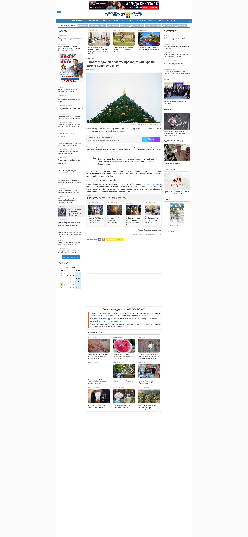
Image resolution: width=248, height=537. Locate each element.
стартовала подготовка (152, 184)
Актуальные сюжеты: (68, 25)
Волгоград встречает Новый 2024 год (107, 198)
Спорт (115, 21)
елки (145, 234)
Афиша (167, 109)
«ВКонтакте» (101, 321)
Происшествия (77, 21)
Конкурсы (152, 21)
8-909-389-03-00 (136, 309)
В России (169, 231)
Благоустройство (93, 21)
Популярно (170, 31)
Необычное (141, 21)
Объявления (163, 21)
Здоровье (106, 21)
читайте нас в (115, 239)
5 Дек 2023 (89, 69)
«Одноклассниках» (116, 321)
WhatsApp (107, 319)
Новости (62, 31)
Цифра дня (169, 169)
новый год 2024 (155, 234)
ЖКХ (122, 21)
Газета (173, 21)
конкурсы (138, 234)
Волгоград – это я (173, 141)
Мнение (168, 79)
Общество (90, 58)
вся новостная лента (71, 257)
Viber (114, 319)
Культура (130, 21)
